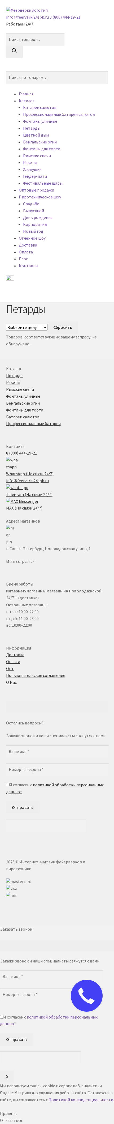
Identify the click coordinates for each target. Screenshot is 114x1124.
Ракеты (30, 162)
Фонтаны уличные (40, 121)
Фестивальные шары (43, 183)
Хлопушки (32, 169)
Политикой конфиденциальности (81, 1099)
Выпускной (33, 210)
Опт (10, 668)
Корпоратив (35, 224)
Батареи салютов (39, 107)
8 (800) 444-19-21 (65, 17)
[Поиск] (14, 52)
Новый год (33, 231)
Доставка (28, 245)
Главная (26, 93)
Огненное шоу (32, 238)
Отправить (22, 807)
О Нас (11, 682)
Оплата (26, 252)
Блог (23, 258)
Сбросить (62, 327)
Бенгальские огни (40, 142)
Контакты (28, 265)
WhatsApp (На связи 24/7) (30, 473)
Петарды (31, 128)
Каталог (26, 100)
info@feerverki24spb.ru (28, 17)
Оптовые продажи (36, 190)
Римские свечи (37, 155)
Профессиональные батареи (33, 423)
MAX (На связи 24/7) (24, 508)
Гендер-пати (35, 176)
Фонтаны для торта (41, 148)
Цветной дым (36, 135)
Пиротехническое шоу (40, 197)
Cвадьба (31, 203)
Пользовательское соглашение (35, 675)
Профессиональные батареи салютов (59, 114)
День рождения (37, 217)
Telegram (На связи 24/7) (29, 494)
